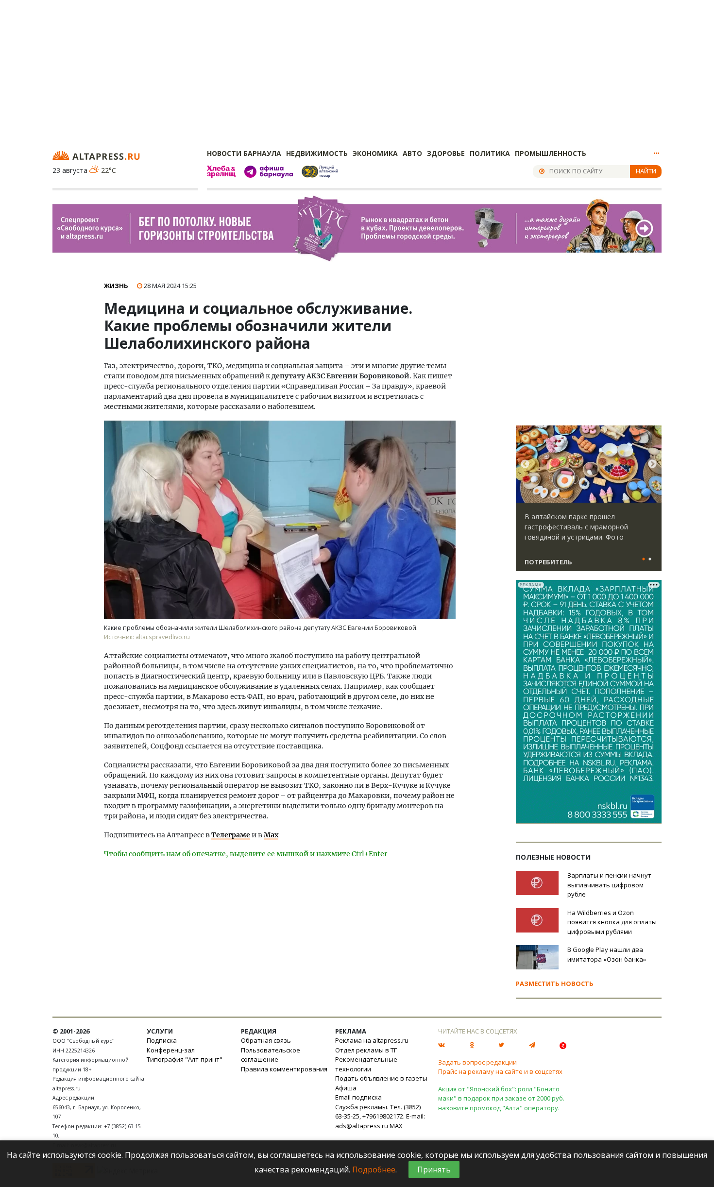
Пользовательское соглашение (270, 1055)
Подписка (162, 1040)
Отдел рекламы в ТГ (366, 1050)
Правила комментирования (284, 1069)
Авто (412, 153)
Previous (525, 464)
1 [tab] (643, 559)
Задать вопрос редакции (477, 1062)
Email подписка (358, 1097)
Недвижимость (317, 153)
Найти (646, 171)
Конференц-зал (171, 1050)
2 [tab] (649, 559)
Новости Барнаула (244, 153)
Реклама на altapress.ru (371, 1040)
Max (271, 835)
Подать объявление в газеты (381, 1078)
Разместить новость (555, 983)
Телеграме (230, 835)
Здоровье (446, 153)
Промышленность (550, 153)
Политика (490, 153)
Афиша (346, 1088)
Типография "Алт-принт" (184, 1059)
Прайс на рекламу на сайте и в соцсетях (500, 1071)
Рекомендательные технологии (366, 1064)
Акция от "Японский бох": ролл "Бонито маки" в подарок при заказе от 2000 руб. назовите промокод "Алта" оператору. (501, 1098)
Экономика (375, 153)
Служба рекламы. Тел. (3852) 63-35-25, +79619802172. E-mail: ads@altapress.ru (380, 1116)
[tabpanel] (589, 502)
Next (652, 464)
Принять (434, 1169)
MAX (396, 1125)
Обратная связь (266, 1040)
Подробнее (373, 1169)
